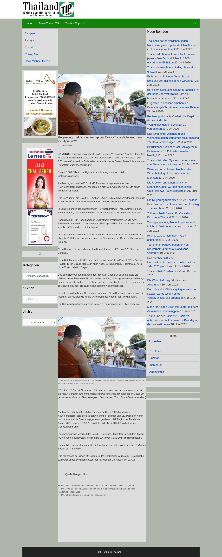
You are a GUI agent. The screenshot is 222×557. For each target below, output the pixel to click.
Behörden (75, 485)
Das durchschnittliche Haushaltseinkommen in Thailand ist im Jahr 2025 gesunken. (171, 262)
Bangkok (65, 485)
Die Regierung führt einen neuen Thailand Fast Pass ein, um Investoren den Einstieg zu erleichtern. (173, 204)
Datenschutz (156, 371)
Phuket (29, 47)
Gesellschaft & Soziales (92, 485)
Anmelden (155, 341)
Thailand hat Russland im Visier (166, 271)
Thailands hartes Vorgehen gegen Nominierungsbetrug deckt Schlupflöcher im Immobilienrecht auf (171, 45)
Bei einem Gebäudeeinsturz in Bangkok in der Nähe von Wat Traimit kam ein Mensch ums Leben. (172, 94)
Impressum (155, 365)
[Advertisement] (102, 51)
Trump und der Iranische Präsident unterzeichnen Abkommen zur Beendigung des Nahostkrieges (172, 320)
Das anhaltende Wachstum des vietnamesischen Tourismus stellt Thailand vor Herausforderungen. (173, 138)
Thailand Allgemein (126, 485)
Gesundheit (110, 485)
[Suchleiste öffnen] (195, 23)
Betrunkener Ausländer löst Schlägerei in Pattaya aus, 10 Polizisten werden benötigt (172, 151)
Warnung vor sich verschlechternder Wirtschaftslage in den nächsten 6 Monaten (169, 173)
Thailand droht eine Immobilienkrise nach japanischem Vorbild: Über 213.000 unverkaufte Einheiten (172, 58)
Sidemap (154, 358)
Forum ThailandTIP (49, 23)
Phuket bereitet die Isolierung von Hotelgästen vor (84, 495)
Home (29, 23)
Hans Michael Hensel (38, 61)
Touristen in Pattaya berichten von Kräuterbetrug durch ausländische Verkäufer (168, 249)
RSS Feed (155, 351)
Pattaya (29, 40)
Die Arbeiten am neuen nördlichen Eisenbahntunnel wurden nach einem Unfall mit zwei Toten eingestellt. (169, 186)
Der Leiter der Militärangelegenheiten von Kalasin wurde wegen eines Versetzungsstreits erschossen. (172, 293)
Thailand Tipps (73, 23)
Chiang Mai (31, 54)
